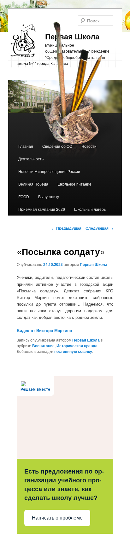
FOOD (23, 196)
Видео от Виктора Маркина (44, 330)
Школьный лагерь (90, 209)
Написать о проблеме (57, 517)
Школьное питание (74, 184)
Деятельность (31, 158)
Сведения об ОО (57, 146)
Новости (89, 146)
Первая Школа (93, 264)
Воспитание (43, 345)
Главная (25, 146)
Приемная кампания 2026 (41, 209)
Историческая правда (77, 345)
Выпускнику (48, 196)
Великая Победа (33, 184)
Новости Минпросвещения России (49, 171)
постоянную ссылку (73, 351)
